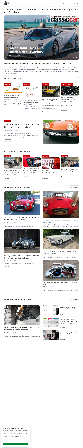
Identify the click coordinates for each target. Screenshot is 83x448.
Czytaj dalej (8, 141)
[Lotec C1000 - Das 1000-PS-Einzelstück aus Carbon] (41, 37)
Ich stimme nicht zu (16, 440)
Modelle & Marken (29, 3)
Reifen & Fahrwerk (43, 3)
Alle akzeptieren (15, 444)
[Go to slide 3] (76, 57)
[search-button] (74, 3)
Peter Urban (25, 172)
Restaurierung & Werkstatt (63, 3)
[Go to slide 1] (73, 57)
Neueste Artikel (21, 3)
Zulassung (36, 3)
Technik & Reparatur (52, 3)
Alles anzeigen (74, 79)
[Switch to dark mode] (78, 3)
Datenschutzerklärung (7, 437)
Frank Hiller (10, 55)
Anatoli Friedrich (7, 99)
